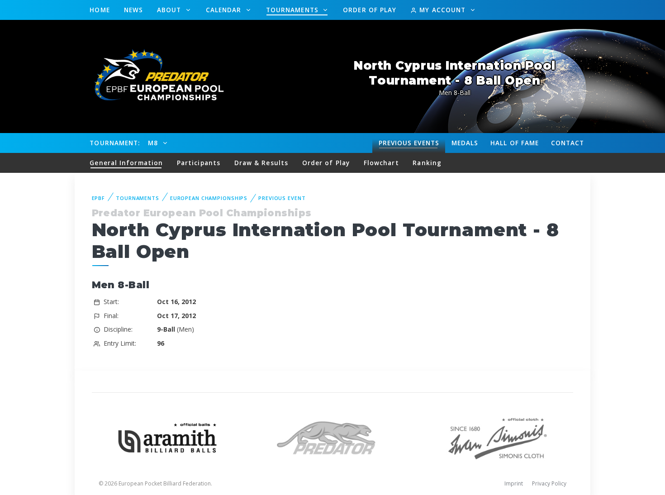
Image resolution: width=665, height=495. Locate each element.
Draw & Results (261, 162)
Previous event (281, 198)
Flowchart (381, 162)
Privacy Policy (549, 483)
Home (99, 9)
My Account (442, 9)
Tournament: (115, 142)
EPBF (98, 198)
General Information (126, 162)
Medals (465, 142)
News (133, 9)
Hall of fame (514, 142)
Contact (567, 142)
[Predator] (332, 437)
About (170, 9)
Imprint (513, 483)
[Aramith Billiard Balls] (167, 437)
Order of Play (369, 9)
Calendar (225, 9)
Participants (198, 162)
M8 (154, 142)
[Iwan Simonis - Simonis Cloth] (497, 437)
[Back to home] (154, 75)
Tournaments (293, 9)
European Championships (208, 198)
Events (409, 142)
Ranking (427, 162)
